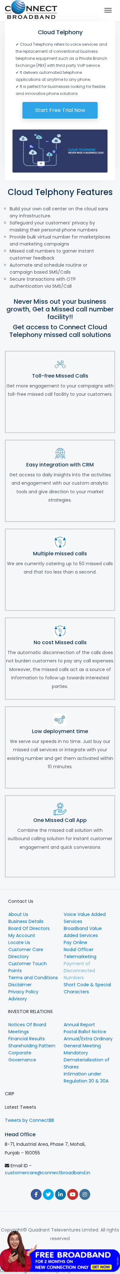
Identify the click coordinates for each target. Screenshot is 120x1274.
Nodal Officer (78, 949)
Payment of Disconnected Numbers (79, 970)
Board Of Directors (29, 928)
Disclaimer (20, 984)
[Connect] (31, 10)
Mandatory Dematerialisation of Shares (86, 1060)
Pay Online (75, 942)
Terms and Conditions (33, 977)
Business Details (26, 921)
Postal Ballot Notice (85, 1031)
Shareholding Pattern (31, 1046)
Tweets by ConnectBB (29, 1120)
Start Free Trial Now (60, 110)
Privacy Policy (23, 992)
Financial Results (26, 1039)
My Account (21, 935)
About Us (18, 914)
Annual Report (79, 1024)
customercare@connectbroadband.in (47, 1172)
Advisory (17, 999)
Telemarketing (80, 956)
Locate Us (19, 942)
